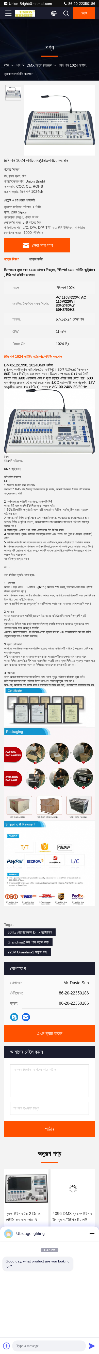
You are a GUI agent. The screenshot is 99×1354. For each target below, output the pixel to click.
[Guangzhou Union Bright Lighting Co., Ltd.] (25, 13)
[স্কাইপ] (14, 1017)
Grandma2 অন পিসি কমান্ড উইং (28, 942)
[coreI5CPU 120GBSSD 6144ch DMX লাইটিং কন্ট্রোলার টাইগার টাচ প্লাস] (76, 1189)
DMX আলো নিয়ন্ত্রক (39, 65)
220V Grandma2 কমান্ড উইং (27, 952)
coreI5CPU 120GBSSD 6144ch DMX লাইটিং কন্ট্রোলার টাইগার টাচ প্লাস (74, 1217)
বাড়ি (6, 65)
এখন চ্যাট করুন (49, 1033)
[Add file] (6, 1345)
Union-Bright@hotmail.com (30, 4)
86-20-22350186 (81, 4)
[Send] (92, 1345)
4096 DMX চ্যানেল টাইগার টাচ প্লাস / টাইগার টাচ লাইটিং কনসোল (29, 1217)
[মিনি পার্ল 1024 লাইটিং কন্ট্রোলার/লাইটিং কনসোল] (59, 120)
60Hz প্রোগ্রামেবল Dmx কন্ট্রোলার (30, 932)
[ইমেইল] (26, 1017)
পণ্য (17, 65)
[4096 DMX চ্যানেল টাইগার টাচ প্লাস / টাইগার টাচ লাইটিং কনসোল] (30, 1189)
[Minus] (92, 1234)
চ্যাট (84, 13)
